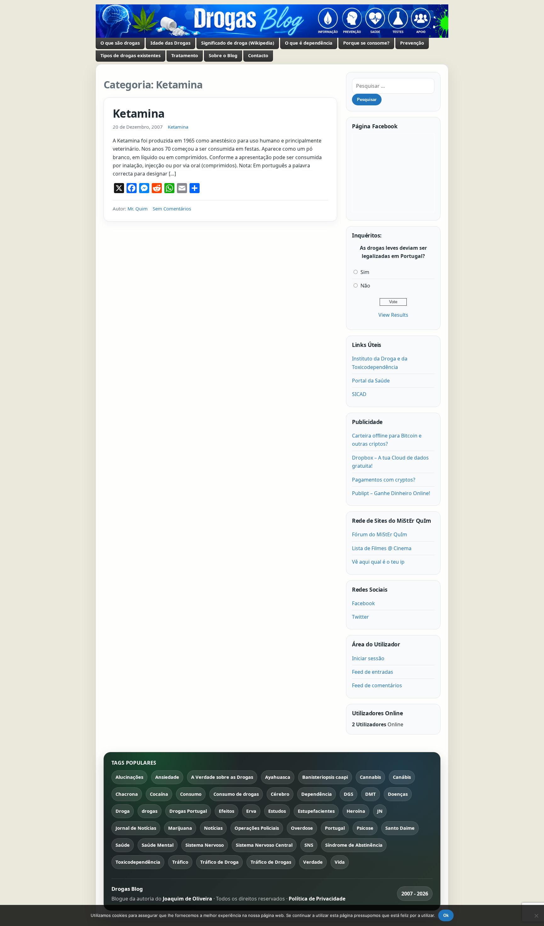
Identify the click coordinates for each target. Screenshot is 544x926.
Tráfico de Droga (219, 862)
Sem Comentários (172, 208)
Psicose (365, 828)
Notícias (213, 828)
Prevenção (412, 43)
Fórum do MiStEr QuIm (379, 534)
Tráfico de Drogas (271, 862)
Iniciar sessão (368, 658)
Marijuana (180, 828)
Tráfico (180, 862)
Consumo (190, 794)
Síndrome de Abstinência (353, 845)
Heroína (356, 811)
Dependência (316, 794)
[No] (536, 915)
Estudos (277, 811)
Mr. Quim (138, 208)
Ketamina (138, 113)
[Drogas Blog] (272, 21)
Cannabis (370, 777)
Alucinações (129, 777)
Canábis (402, 777)
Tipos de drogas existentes (130, 56)
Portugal (335, 828)
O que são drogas (120, 43)
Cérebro (280, 794)
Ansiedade (167, 777)
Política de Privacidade (317, 898)
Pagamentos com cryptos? (383, 479)
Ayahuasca (277, 777)
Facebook (363, 603)
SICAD (359, 394)
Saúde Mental (157, 845)
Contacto (258, 56)
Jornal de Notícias (136, 828)
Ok (446, 915)
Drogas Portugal (188, 811)
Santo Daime (400, 828)
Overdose (302, 828)
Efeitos (226, 811)
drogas (149, 811)
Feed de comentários (377, 685)
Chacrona (127, 794)
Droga (123, 811)
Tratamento (184, 56)
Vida (340, 862)
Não (365, 285)
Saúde (123, 845)
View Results (393, 314)
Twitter (360, 616)
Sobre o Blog (223, 56)
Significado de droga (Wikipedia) (237, 43)
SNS (308, 845)
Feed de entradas (372, 671)
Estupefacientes (316, 811)
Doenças (398, 794)
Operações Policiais (257, 828)
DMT (370, 794)
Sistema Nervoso (204, 845)
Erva (251, 811)
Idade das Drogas (170, 43)
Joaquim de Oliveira (188, 898)
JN (379, 811)
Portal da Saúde (371, 380)
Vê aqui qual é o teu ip (378, 561)
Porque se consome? (366, 43)
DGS (348, 794)
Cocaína (159, 794)
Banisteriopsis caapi (325, 777)
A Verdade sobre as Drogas (222, 777)
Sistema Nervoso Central (264, 845)
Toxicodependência (138, 862)
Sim (364, 272)
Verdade (313, 862)
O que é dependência (308, 43)
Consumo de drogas (236, 794)
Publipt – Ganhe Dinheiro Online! (391, 493)
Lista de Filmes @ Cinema (381, 548)
